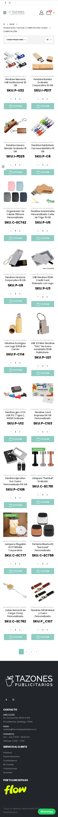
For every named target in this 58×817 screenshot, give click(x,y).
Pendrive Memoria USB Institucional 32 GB (15, 82)
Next (36, 651)
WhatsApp (46, 811)
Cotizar (17, 106)
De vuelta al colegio (23, 142)
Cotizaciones (10, 768)
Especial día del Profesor (25, 76)
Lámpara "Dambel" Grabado (42, 480)
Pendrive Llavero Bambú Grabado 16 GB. (15, 148)
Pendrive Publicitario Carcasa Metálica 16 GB (42, 148)
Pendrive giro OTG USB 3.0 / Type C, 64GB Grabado (15, 415)
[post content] (15, 60)
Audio (49, 541)
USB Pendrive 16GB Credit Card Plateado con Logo (42, 280)
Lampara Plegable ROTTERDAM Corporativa (15, 547)
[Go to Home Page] (4, 24)
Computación (9, 76)
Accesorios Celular (11, 208)
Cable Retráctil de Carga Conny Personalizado (15, 613)
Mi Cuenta (8, 764)
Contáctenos (10, 760)
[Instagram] (10, 2)
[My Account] (41, 13)
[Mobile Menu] (4, 12)
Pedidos (7, 752)
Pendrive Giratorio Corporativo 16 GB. (15, 279)
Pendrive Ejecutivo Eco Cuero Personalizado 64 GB (15, 481)
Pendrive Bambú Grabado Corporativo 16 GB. (42, 82)
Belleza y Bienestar (38, 475)
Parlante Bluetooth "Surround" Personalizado (42, 547)
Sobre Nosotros (11, 756)
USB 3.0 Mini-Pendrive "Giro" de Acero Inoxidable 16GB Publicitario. (42, 348)
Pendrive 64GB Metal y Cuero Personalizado (42, 613)
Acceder (7, 772)
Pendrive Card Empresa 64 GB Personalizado (42, 415)
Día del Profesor (49, 76)
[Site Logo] (16, 12)
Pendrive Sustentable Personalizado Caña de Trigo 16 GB (42, 214)
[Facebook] (5, 2)
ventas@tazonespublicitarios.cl (19, 729)
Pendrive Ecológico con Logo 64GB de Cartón (15, 346)
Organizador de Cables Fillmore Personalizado (15, 214)
